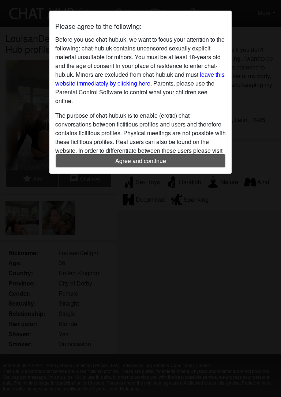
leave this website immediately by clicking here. (140, 78)
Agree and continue (140, 160)
